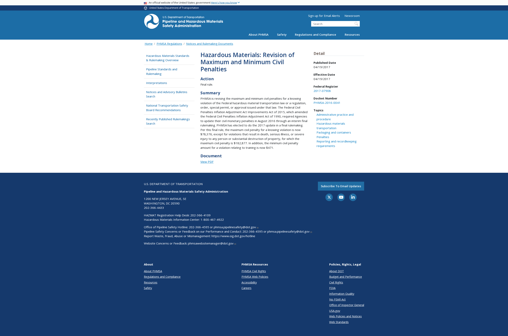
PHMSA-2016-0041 (327, 103)
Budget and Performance (345, 277)
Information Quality (341, 294)
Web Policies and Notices (345, 316)
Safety (282, 34)
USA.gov (334, 311)
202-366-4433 (154, 208)
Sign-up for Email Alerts (324, 16)
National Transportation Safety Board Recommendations (167, 107)
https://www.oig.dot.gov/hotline (233, 236)
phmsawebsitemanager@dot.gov (211, 243)
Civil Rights (336, 282)
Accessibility (249, 282)
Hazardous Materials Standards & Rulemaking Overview (167, 58)
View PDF (207, 162)
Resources (352, 34)
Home (149, 44)
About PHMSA (258, 34)
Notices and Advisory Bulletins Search (166, 94)
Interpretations (156, 83)
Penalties (323, 137)
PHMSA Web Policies (254, 277)
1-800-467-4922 (212, 219)
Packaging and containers (334, 132)
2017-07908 (322, 91)
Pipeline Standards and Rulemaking (161, 71)
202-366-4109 (200, 215)
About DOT (336, 271)
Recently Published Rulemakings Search (168, 121)
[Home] (183, 22)
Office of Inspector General (346, 305)
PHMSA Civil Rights (253, 271)
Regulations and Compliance (315, 34)
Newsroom (352, 16)
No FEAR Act (337, 299)
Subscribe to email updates (341, 186)
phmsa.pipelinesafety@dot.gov (235, 227)
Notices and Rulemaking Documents (209, 44)
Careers (246, 288)
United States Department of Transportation (174, 8)
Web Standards (339, 322)
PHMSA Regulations (169, 44)
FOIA (332, 288)
